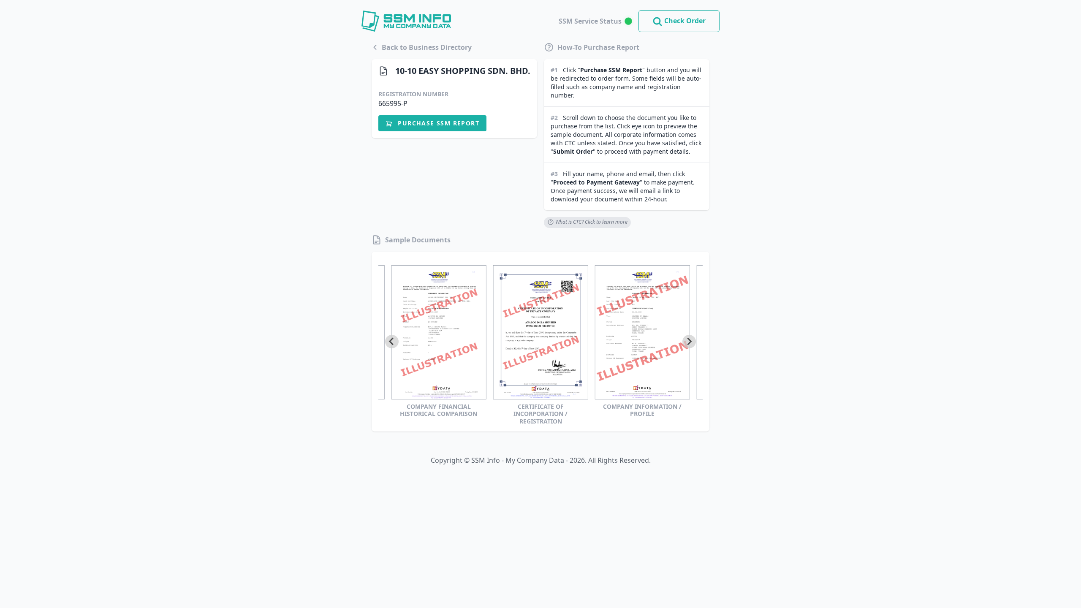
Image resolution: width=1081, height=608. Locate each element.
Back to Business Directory (427, 47)
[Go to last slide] (392, 341)
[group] (438, 345)
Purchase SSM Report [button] (437, 123)
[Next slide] (689, 341)
